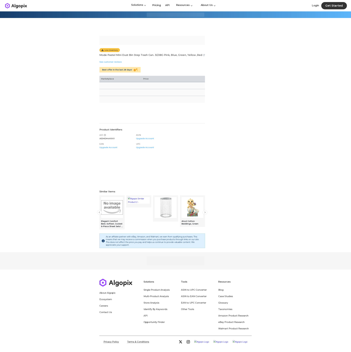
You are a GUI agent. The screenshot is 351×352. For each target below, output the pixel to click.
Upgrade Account (145, 138)
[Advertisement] (175, 27)
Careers (103, 305)
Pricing (156, 5)
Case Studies (225, 296)
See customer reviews (110, 62)
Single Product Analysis (157, 290)
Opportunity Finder (154, 322)
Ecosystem (105, 299)
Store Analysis (151, 302)
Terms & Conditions (138, 341)
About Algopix (107, 293)
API (167, 5)
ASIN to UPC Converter (194, 290)
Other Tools (187, 309)
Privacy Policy (111, 341)
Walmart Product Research (233, 328)
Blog (220, 290)
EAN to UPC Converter (193, 302)
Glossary (223, 302)
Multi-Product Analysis (156, 296)
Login (315, 5)
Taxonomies (225, 309)
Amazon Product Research (233, 315)
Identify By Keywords (155, 309)
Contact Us (105, 312)
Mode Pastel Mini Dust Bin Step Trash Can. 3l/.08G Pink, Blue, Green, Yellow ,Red (150, 55)
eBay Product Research (231, 322)
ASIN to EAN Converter (194, 296)
